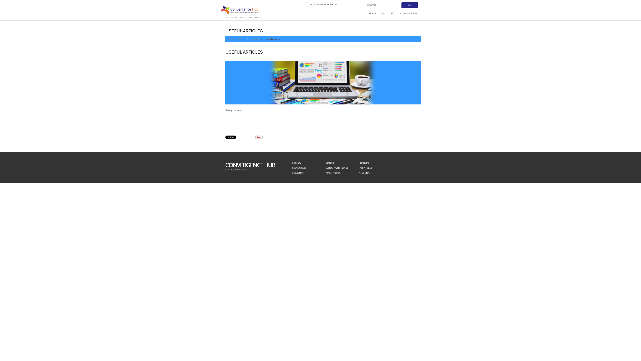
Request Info (298, 173)
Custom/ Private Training (337, 168)
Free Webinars (365, 168)
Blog (392, 13)
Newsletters (364, 173)
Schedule (330, 163)
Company (296, 163)
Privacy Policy (241, 169)
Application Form (409, 13)
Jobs (383, 13)
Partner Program (333, 173)
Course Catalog (299, 168)
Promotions (364, 163)
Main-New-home (234, 39)
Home (372, 13)
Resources (254, 39)
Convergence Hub (250, 165)
